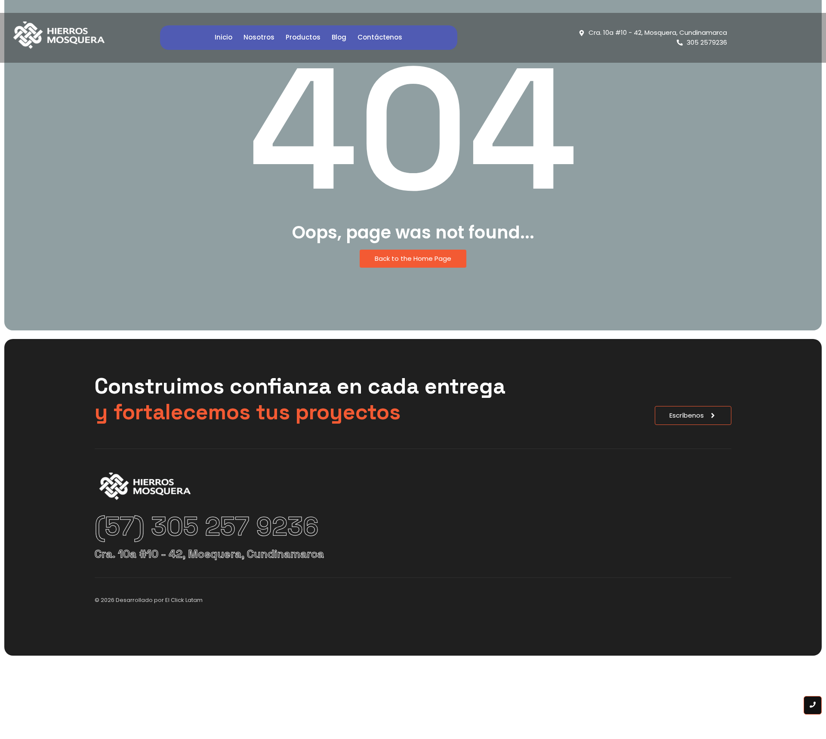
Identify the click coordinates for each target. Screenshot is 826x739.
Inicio (223, 37)
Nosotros (258, 37)
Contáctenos (380, 37)
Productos (303, 37)
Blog (339, 37)
